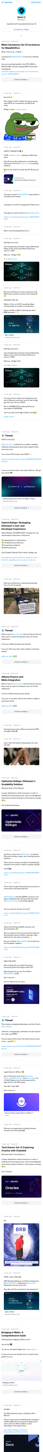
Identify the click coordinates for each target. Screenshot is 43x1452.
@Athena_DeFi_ (15, 155)
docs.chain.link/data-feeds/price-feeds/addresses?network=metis (16, 1431)
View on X (14, 41)
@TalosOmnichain (33, 213)
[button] (21, 29)
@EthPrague (25, 854)
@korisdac (28, 1076)
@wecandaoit (31, 1078)
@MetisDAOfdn (22, 941)
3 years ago (5, 41)
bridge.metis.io (21, 109)
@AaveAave (31, 1283)
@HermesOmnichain (11, 901)
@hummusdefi (24, 163)
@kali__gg (7, 1078)
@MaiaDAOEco (17, 57)
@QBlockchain (17, 1078)
